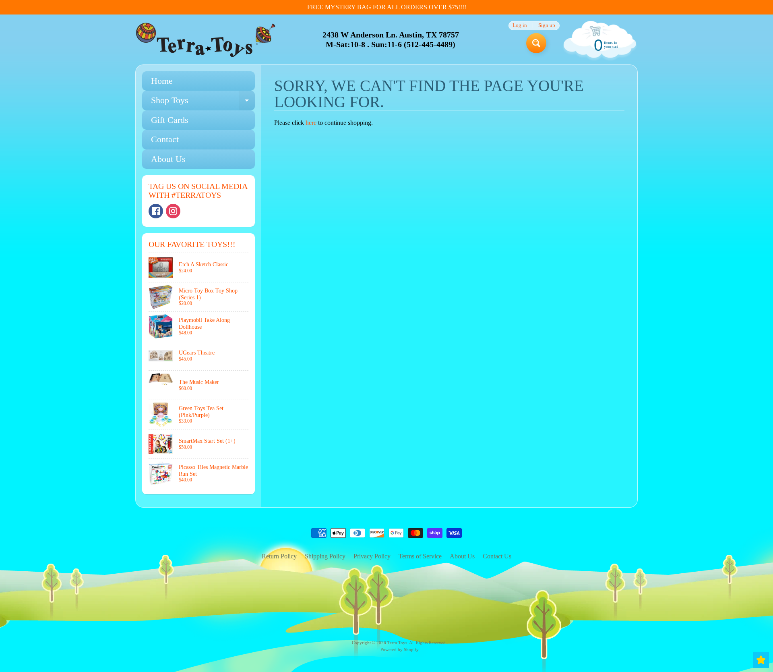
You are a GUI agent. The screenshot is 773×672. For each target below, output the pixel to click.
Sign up (546, 25)
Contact (165, 139)
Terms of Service (420, 556)
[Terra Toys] (205, 40)
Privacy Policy (372, 556)
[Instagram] (173, 211)
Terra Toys (397, 642)
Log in (520, 25)
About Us (168, 159)
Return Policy (279, 556)
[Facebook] (156, 211)
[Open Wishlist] (761, 660)
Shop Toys (203, 102)
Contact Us (497, 556)
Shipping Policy (325, 556)
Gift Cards (169, 120)
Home (162, 81)
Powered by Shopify (399, 649)
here (311, 122)
